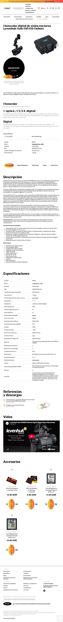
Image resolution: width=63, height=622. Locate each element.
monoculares (55, 16)
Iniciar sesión (8, 76)
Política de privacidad (9, 618)
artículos (25, 585)
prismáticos (29, 16)
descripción (9, 165)
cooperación (29, 8)
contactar (26, 590)
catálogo (28, 4)
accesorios (54, 165)
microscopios (18, 16)
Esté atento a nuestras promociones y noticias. (19, 596)
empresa (28, 6)
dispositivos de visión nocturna (24, 19)
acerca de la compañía (9, 583)
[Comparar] (53, 8)
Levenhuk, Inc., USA (37, 144)
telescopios (7, 16)
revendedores (29, 12)
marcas (27, 10)
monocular (35, 298)
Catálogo (10, 23)
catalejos (38, 16)
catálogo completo (42, 19)
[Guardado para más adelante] (50, 8)
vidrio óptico (35, 360)
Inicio (4, 23)
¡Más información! (50, 1)
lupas (46, 16)
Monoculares (18, 23)
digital (34, 315)
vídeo (44, 165)
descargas (35, 165)
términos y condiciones (30, 583)
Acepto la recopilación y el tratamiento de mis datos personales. (32, 603)
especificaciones (22, 165)
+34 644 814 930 (48, 583)
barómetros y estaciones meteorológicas (30, 578)
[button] (48, 8)
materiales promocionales (10, 590)
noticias (33, 10)
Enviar (7, 604)
